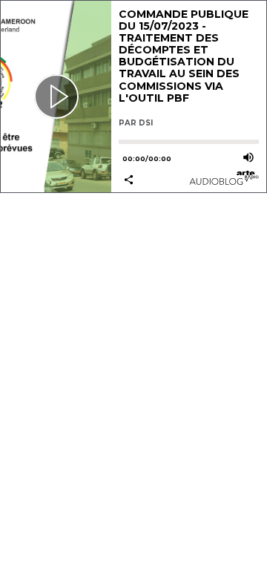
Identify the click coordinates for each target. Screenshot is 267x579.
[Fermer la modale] (131, 276)
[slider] (189, 142)
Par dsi (136, 123)
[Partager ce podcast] (153, 181)
